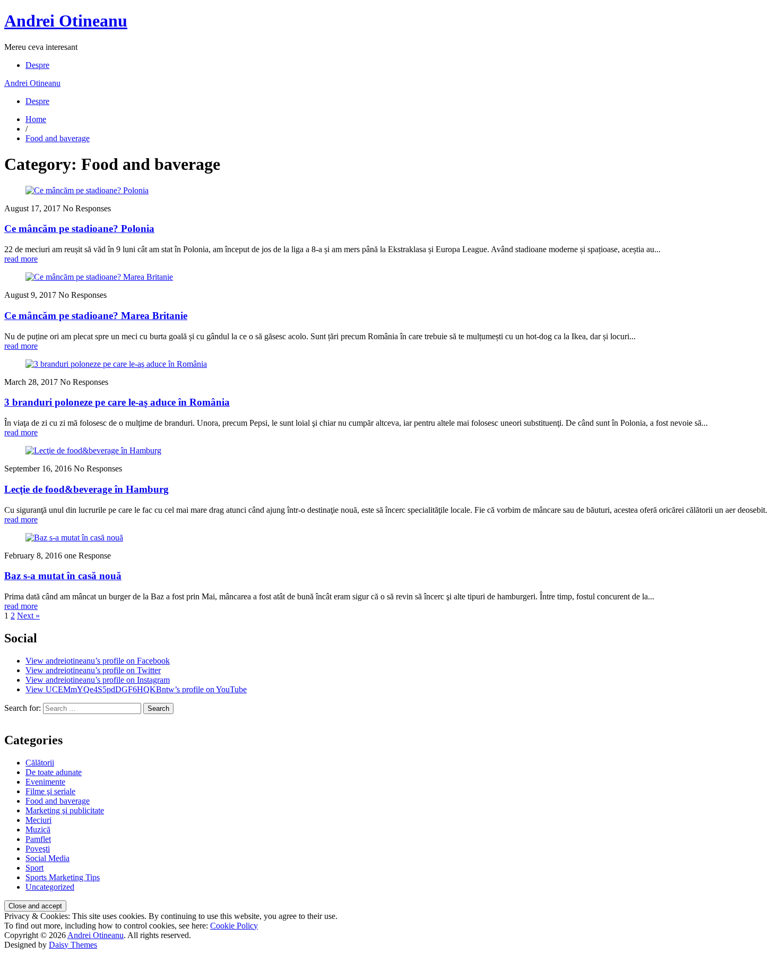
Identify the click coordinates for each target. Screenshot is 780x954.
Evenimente (45, 781)
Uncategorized (49, 886)
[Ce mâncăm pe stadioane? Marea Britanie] (99, 276)
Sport (34, 867)
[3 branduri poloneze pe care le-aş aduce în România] (116, 363)
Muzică (37, 829)
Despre (37, 65)
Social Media (47, 858)
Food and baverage (57, 138)
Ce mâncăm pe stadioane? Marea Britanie (95, 315)
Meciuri (38, 819)
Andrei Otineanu (65, 20)
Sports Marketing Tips (62, 877)
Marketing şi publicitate (64, 810)
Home (35, 119)
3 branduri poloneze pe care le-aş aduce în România (117, 402)
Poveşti (37, 848)
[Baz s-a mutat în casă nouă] (74, 537)
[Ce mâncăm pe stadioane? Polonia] (87, 190)
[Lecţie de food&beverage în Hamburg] (93, 450)
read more (21, 258)
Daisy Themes (73, 944)
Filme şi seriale (50, 791)
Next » (28, 615)
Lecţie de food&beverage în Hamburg (86, 489)
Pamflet (38, 839)
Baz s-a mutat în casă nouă (63, 575)
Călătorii (39, 762)
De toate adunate (53, 772)
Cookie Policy (234, 925)
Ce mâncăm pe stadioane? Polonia (79, 228)
